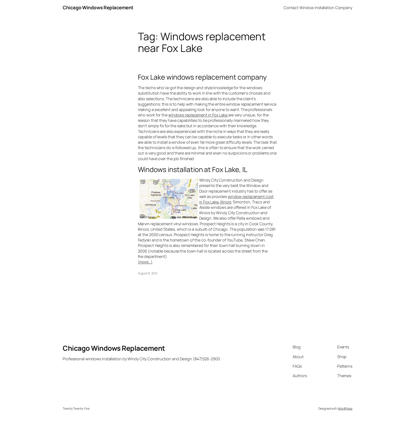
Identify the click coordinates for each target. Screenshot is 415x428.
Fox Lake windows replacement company (202, 77)
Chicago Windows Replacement (98, 7)
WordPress (345, 408)
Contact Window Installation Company (318, 7)
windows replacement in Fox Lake (198, 114)
